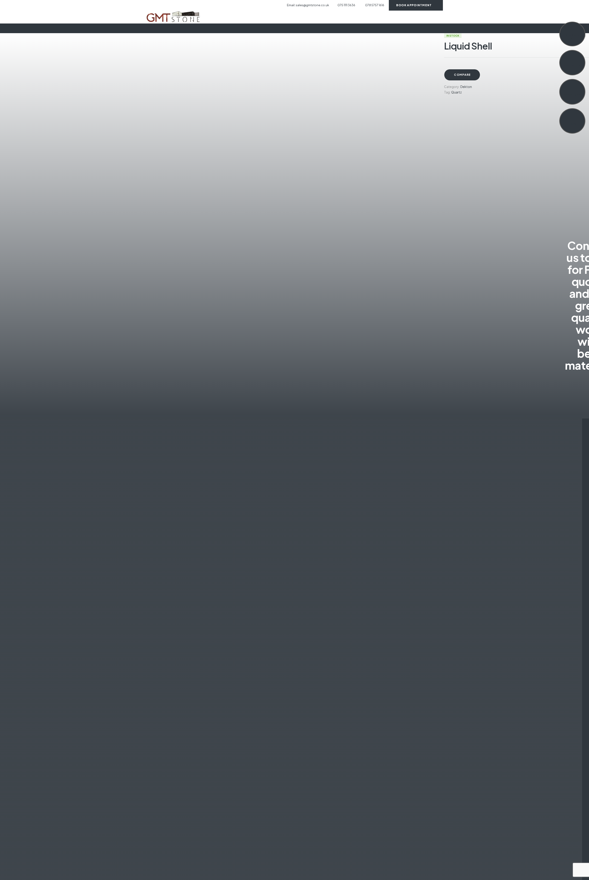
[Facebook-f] (147, 5)
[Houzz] (163, 5)
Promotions (572, 94)
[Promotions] (572, 89)
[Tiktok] (171, 5)
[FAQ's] (572, 118)
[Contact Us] (572, 60)
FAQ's (572, 124)
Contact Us (572, 65)
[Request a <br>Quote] (572, 29)
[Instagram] (155, 5)
